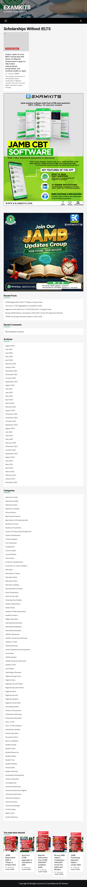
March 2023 (9, 471)
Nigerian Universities (13, 703)
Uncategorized (10, 783)
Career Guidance (11, 539)
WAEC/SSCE (10, 813)
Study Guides (10, 767)
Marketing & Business (13, 672)
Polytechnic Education (13, 718)
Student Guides (10, 745)
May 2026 (9, 356)
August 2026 (10, 346)
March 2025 (9, 403)
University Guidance (12, 798)
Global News (10, 608)
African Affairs (10, 512)
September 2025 (11, 382)
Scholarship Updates (12, 48)
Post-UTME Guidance (13, 726)
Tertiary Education (12, 779)
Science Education (11, 733)
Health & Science (11, 615)
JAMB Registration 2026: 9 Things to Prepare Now (24, 302)
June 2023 (9, 461)
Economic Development (14, 562)
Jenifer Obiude (9, 869)
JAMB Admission (11, 646)
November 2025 (11, 374)
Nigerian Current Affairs (14, 684)
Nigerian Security (11, 695)
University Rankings (12, 806)
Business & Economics (13, 528)
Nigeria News (10, 680)
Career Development (12, 535)
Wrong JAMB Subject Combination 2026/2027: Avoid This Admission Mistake (34, 313)
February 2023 (10, 475)
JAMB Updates (11, 657)
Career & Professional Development (18, 531)
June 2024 (9, 436)
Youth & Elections (11, 817)
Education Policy (11, 581)
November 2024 (11, 418)
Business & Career (11, 524)
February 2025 (10, 407)
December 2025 (11, 371)
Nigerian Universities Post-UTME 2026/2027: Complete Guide (28, 309)
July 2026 (8, 349)
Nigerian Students (11, 699)
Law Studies (9, 668)
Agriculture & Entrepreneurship (16, 520)
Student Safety (10, 756)
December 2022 (11, 482)
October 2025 (10, 378)
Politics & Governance (13, 710)
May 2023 (9, 464)
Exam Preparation (11, 592)
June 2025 (9, 392)
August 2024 (10, 428)
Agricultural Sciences (13, 516)
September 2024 (11, 425)
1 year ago (10, 73)
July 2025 (8, 389)
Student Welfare (11, 764)
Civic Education (11, 543)
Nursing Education (12, 707)
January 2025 (10, 410)
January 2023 (10, 479)
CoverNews (51, 883)
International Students (13, 630)
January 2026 (10, 367)
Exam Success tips (11, 596)
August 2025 (10, 385)
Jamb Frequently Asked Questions (17, 649)
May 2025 (9, 396)
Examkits (17, 7)
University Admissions (13, 794)
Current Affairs (10, 554)
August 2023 (10, 457)
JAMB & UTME (11, 642)
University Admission (13, 786)
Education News (11, 577)
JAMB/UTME (10, 665)
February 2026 (10, 364)
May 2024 (9, 439)
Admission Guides (11, 501)
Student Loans (10, 748)
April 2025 (9, 400)
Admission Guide (11, 497)
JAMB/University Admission (15, 661)
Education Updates (12, 585)
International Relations (13, 627)
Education (9, 569)
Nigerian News (10, 691)
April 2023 (9, 468)
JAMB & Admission (12, 634)
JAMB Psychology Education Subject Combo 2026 (23, 316)
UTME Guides (10, 809)
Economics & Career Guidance (16, 566)
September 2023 (11, 453)
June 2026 (9, 353)
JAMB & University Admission (16, 638)
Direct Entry (9, 558)
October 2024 (10, 421)
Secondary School (11, 737)
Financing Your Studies (13, 600)
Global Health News (12, 604)
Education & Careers (12, 573)
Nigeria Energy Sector (13, 676)
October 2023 (10, 450)
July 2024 (8, 432)
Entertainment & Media (13, 589)
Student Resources (12, 752)
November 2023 (11, 446)
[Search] (81, 21)
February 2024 (10, 443)
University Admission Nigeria (16, 790)
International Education (13, 623)
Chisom (16, 73)
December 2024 (11, 414)
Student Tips (10, 760)
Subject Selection (11, 771)
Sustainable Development (14, 775)
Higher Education (11, 619)
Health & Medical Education (15, 611)
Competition (10, 547)
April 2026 (9, 360)
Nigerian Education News (14, 688)
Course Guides (10, 550)
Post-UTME (9, 722)
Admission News (11, 505)
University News (11, 802)
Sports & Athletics (11, 741)
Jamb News (9, 653)
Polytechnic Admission (13, 714)
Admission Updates (12, 509)
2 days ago (10, 867)
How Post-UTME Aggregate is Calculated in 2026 (23, 306)
